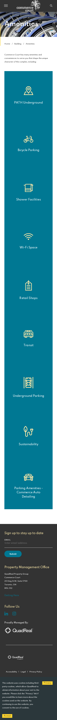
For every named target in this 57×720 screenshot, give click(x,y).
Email (7, 540)
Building (17, 44)
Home (7, 44)
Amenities (30, 44)
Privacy (47, 683)
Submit (13, 554)
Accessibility (11, 672)
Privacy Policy (35, 672)
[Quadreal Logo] (19, 633)
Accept (7, 716)
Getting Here (11, 595)
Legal (23, 672)
